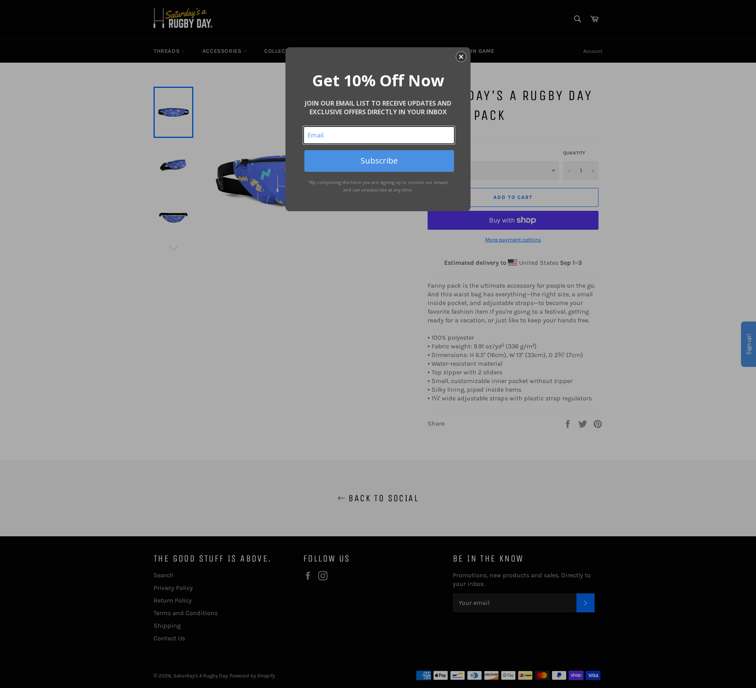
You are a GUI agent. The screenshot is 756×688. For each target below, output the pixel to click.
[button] (461, 56)
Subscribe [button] (379, 160)
